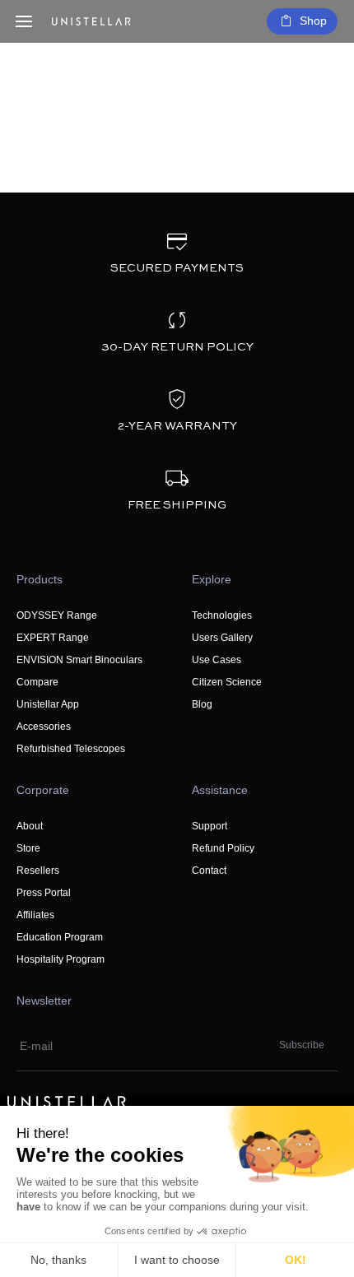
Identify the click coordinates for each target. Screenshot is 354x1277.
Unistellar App (47, 704)
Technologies (222, 615)
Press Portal (43, 893)
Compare (37, 682)
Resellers (37, 870)
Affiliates (35, 915)
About (29, 826)
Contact (209, 870)
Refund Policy (223, 848)
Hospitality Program (60, 959)
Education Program (59, 937)
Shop (313, 20)
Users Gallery (222, 637)
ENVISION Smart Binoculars (79, 660)
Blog (202, 704)
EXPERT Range (52, 637)
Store (28, 848)
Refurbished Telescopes (70, 749)
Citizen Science (227, 682)
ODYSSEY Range (56, 615)
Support (209, 826)
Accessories (43, 726)
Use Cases (216, 660)
